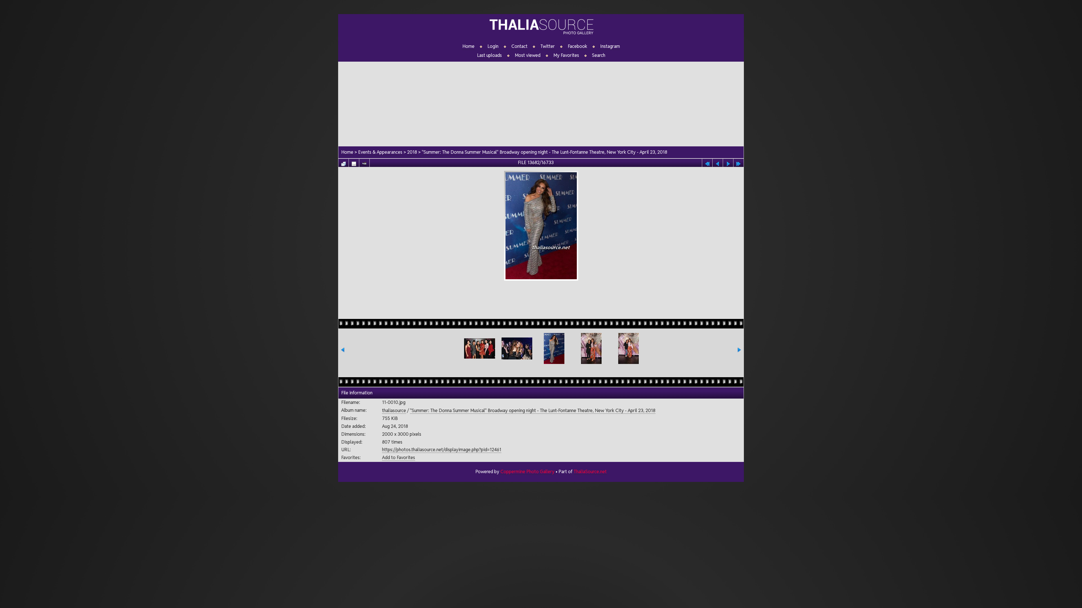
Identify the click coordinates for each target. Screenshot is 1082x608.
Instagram (610, 46)
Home (468, 46)
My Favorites (566, 55)
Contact (519, 46)
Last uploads (489, 55)
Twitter (547, 46)
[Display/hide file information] (354, 162)
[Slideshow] (364, 162)
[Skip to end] (738, 162)
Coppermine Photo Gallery (527, 472)
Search (598, 55)
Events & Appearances (380, 152)
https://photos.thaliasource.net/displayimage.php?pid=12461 (441, 450)
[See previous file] (717, 162)
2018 (412, 152)
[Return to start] (707, 162)
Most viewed (527, 55)
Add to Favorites (398, 458)
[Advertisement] (541, 101)
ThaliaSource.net (590, 472)
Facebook (577, 46)
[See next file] (728, 162)
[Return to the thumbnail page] (343, 162)
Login (492, 46)
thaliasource (394, 410)
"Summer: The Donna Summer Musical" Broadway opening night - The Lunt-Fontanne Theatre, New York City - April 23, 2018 (544, 152)
